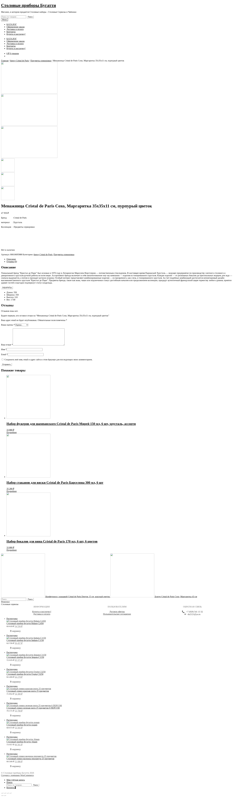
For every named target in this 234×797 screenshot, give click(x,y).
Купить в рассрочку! (15, 34)
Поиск (30, 17)
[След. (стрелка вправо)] (5, 795)
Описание (11, 259)
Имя (4, 349)
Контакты (11, 32)
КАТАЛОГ (11, 24)
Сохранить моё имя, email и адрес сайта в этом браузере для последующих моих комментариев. (48, 359)
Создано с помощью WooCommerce (17, 775)
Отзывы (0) (11, 261)
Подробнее (11, 432)
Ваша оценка (8, 325)
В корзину (15, 631)
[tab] (119, 259)
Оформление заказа (15, 27)
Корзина (11, 787)
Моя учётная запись (15, 780)
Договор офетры (117, 611)
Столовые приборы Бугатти (28, 5)
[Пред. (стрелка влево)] (2, 795)
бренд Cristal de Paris (19, 60)
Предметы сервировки (40, 60)
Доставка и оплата (15, 29)
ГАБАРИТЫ (7, 288)
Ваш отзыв (7, 345)
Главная (4, 60)
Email (4, 354)
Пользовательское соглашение (117, 614)
